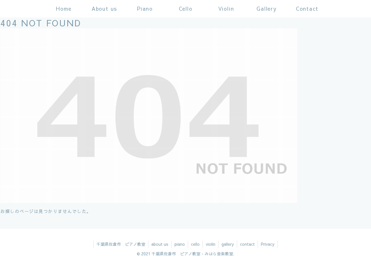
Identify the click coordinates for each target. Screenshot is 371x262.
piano (179, 244)
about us (159, 244)
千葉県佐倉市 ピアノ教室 (121, 244)
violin (210, 244)
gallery (227, 244)
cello (195, 244)
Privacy (267, 244)
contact (247, 244)
